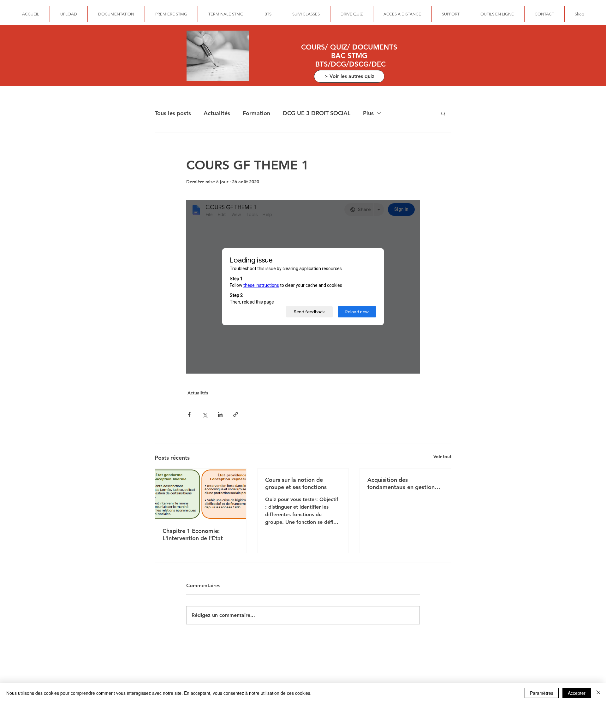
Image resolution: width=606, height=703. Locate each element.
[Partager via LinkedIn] (220, 414)
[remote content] (303, 287)
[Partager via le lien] (236, 414)
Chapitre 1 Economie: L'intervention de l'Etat (193, 534)
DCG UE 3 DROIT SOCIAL (316, 113)
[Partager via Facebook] (189, 414)
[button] (443, 113)
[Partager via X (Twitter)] (205, 414)
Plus (368, 113)
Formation (256, 113)
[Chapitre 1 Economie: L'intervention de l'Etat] (200, 494)
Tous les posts (173, 113)
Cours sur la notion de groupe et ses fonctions (296, 483)
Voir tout (442, 456)
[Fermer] (598, 693)
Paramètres (541, 693)
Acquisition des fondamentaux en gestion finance (401, 483)
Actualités (217, 113)
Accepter (576, 693)
